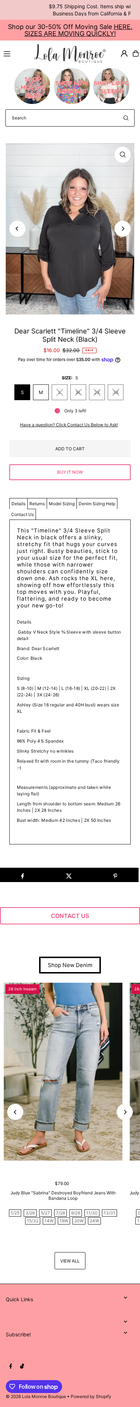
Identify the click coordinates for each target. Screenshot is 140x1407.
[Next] (123, 229)
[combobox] (70, 118)
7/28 (60, 1213)
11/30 (92, 1213)
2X (97, 392)
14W (49, 1220)
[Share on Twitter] (69, 875)
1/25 (15, 1213)
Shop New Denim (70, 965)
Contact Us (22, 514)
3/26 (30, 1213)
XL (78, 392)
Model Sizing (62, 503)
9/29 (75, 1213)
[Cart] (136, 53)
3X (115, 392)
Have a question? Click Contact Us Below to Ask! (69, 424)
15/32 (32, 1220)
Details (18, 503)
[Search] (126, 118)
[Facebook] (10, 1366)
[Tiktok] (22, 1366)
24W (94, 1220)
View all (70, 1261)
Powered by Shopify (91, 1396)
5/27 (45, 1213)
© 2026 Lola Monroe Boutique (36, 1396)
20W (79, 1220)
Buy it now (70, 472)
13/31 (109, 1213)
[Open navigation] (15, 53)
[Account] (124, 53)
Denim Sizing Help (97, 503)
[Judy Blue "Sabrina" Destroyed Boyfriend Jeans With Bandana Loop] (63, 1071)
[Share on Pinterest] (115, 875)
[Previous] (17, 229)
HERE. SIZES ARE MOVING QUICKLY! (78, 30)
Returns (37, 503)
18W (64, 1220)
